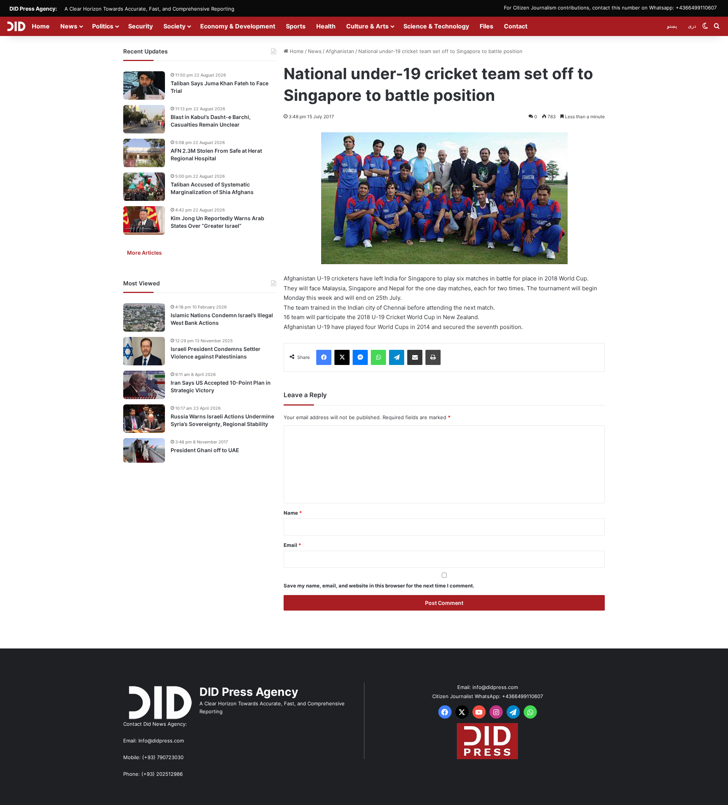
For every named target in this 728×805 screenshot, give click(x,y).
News (68, 26)
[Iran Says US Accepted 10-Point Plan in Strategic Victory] (144, 385)
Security (140, 26)
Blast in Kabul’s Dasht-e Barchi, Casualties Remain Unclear (211, 121)
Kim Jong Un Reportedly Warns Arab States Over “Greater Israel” (217, 222)
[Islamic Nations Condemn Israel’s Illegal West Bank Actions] (144, 317)
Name (293, 513)
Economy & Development (237, 26)
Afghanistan (340, 51)
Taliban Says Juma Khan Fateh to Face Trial (219, 87)
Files (486, 26)
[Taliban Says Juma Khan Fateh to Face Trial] (144, 85)
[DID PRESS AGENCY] (16, 26)
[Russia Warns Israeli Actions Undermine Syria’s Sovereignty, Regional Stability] (144, 418)
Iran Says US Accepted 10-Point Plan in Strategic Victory (221, 386)
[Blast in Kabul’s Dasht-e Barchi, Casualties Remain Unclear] (144, 119)
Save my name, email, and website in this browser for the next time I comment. (379, 586)
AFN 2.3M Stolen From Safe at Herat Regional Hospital (216, 154)
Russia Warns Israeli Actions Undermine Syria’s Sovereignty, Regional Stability (222, 420)
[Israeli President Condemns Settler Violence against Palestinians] (144, 351)
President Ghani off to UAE (205, 450)
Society (174, 26)
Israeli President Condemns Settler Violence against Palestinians (215, 353)
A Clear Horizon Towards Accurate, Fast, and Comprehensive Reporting (149, 9)
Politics (102, 26)
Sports (296, 26)
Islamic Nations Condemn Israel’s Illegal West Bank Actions (222, 319)
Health (326, 26)
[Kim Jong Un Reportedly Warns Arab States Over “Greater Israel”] (144, 220)
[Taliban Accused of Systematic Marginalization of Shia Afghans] (144, 186)
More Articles (144, 252)
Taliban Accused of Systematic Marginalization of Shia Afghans (212, 188)
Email (292, 545)
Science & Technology (436, 26)
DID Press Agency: (33, 8)
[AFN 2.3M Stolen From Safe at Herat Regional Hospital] (144, 153)
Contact (515, 26)
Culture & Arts (367, 26)
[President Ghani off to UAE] (144, 450)
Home (41, 26)
